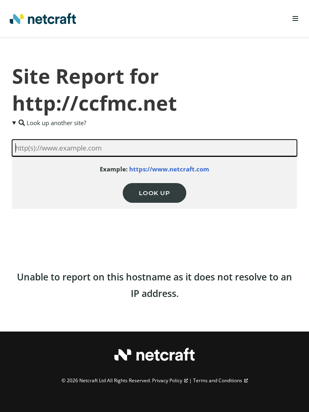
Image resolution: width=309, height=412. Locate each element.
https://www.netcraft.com (169, 169)
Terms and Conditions (217, 380)
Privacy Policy (167, 380)
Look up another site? (55, 123)
